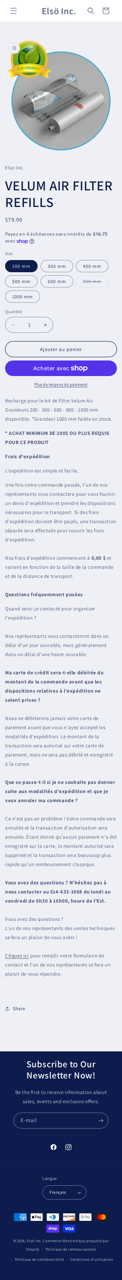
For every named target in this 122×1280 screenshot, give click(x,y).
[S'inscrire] (100, 1120)
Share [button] (19, 1008)
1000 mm (22, 297)
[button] (13, 10)
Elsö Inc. (34, 1240)
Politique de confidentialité (39, 1259)
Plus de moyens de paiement (61, 384)
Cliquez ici (17, 955)
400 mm (92, 266)
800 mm (95, 282)
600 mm (57, 281)
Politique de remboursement (71, 1249)
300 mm (57, 266)
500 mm (21, 281)
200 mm (21, 266)
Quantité (13, 312)
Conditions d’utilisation (92, 1259)
